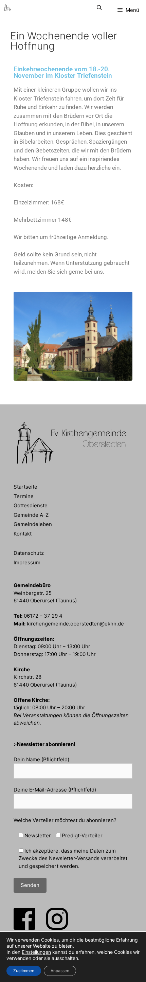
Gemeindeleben (33, 524)
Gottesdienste (31, 505)
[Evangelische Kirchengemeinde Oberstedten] (7, 7)
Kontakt (23, 533)
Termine (24, 496)
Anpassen (60, 970)
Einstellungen (36, 952)
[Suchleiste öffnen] (99, 7)
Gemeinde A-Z (31, 515)
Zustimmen (23, 970)
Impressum (27, 562)
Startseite (25, 487)
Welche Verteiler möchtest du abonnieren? (65, 820)
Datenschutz (29, 553)
